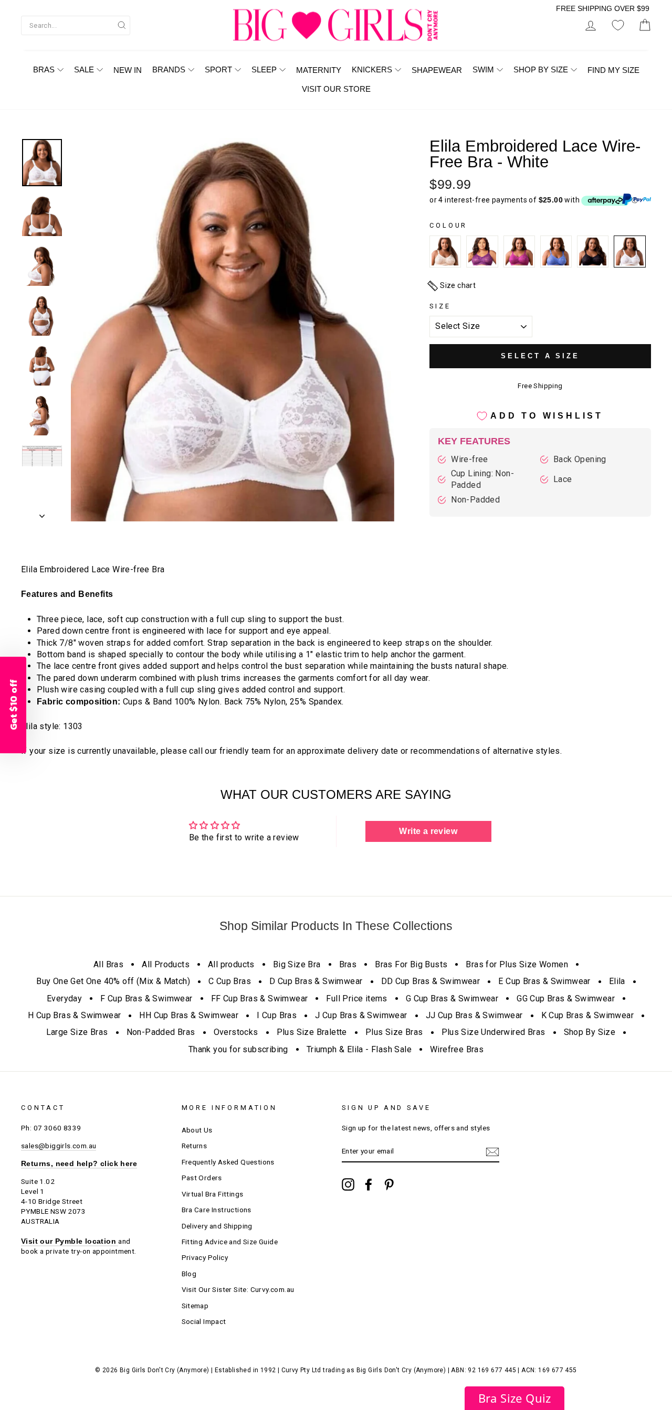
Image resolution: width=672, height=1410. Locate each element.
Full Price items (356, 998)
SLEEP (264, 69)
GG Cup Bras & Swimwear (566, 998)
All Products (166, 964)
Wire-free (469, 459)
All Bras (108, 964)
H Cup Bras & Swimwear (74, 1015)
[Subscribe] (492, 1152)
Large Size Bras (77, 1032)
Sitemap (195, 1305)
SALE (84, 69)
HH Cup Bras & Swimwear (188, 1015)
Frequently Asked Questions (228, 1162)
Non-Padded (475, 500)
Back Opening (579, 459)
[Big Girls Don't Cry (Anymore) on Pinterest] (389, 1184)
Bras (348, 964)
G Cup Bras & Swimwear (452, 998)
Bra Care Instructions (216, 1209)
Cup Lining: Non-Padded (482, 479)
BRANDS (168, 69)
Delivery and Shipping (217, 1226)
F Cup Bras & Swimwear (146, 998)
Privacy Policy (205, 1257)
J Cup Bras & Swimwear (361, 1015)
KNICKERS (372, 69)
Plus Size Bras (394, 1032)
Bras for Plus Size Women (517, 964)
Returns (194, 1145)
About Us (197, 1130)
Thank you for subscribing (238, 1049)
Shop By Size (590, 1032)
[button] (514, 1398)
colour (448, 225)
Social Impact (204, 1321)
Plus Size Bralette (312, 1032)
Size (439, 306)
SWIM (483, 69)
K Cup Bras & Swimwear (587, 1015)
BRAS (44, 69)
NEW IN (127, 70)
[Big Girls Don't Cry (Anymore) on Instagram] (348, 1184)
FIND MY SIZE (613, 70)
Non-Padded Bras (161, 1032)
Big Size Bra (297, 964)
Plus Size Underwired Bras (493, 1032)
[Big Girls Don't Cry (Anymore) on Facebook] (368, 1184)
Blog (189, 1273)
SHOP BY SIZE (540, 69)
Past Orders (202, 1177)
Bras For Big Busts (411, 964)
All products (231, 964)
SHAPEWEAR (437, 70)
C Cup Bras (229, 981)
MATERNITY (318, 70)
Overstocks (236, 1032)
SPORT (218, 69)
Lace (562, 479)
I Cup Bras (277, 1015)
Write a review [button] (428, 831)
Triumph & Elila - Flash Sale (359, 1049)
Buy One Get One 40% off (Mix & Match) (113, 981)
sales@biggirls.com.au (58, 1145)
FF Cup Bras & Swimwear (259, 998)
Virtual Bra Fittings (213, 1194)
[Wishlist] (618, 25)
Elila (617, 981)
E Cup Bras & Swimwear (544, 981)
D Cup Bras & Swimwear (315, 981)
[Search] (121, 24)
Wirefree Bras (457, 1049)
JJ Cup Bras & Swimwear (474, 1015)
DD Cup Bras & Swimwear (430, 981)
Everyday (64, 998)
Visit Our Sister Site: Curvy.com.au (238, 1289)
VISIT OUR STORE (336, 88)
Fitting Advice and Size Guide (230, 1241)
